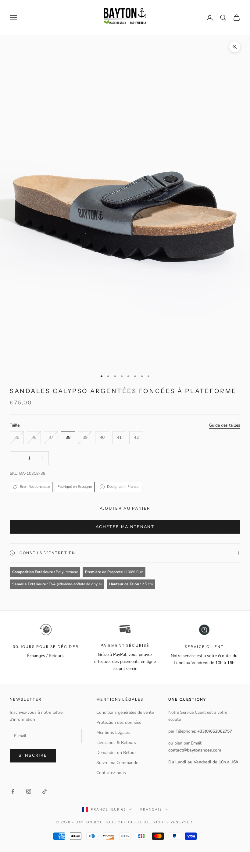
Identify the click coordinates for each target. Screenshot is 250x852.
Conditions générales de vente (125, 712)
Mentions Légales (113, 732)
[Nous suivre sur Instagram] (29, 791)
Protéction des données (118, 722)
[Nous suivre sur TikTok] (44, 791)
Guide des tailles (224, 425)
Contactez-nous (111, 773)
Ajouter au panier (125, 508)
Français (151, 809)
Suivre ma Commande (117, 763)
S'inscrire (33, 755)
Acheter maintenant (125, 527)
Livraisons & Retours (116, 742)
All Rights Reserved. (169, 822)
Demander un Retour (116, 752)
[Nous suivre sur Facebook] (13, 791)
